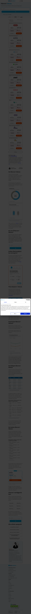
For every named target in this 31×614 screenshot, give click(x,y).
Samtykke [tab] (5, 302)
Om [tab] (25, 302)
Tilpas (15, 313)
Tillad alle (25, 313)
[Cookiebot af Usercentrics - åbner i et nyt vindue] (26, 299)
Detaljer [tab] (15, 302)
